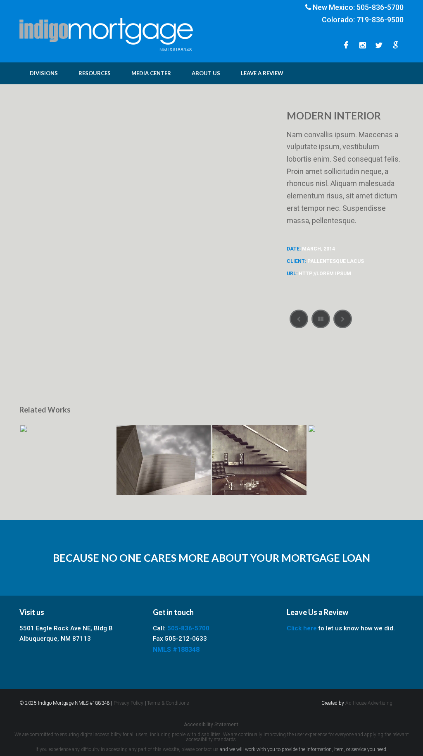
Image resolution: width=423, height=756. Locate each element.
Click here (302, 628)
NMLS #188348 (176, 649)
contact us (207, 749)
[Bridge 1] (299, 319)
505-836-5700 (380, 7)
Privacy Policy (128, 703)
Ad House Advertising (368, 703)
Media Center (151, 73)
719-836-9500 (380, 19)
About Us (206, 73)
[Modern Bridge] (342, 319)
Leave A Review (262, 73)
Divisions (44, 73)
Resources (94, 73)
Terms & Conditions (168, 703)
